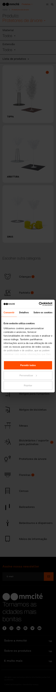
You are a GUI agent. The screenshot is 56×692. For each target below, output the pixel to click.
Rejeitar (28, 385)
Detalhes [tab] (24, 312)
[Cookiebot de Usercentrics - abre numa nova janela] (39, 304)
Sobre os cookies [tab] (43, 312)
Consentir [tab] (9, 312)
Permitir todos (28, 365)
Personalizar (26, 375)
